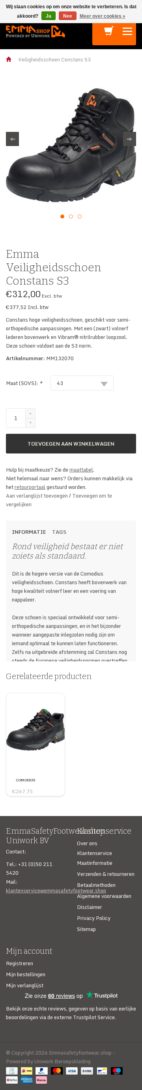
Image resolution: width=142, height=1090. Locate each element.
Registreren (19, 963)
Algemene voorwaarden (104, 896)
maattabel (81, 469)
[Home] (9, 59)
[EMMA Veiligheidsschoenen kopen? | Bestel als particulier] (35, 30)
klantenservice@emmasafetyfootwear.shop (56, 890)
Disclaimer (89, 907)
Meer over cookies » (102, 16)
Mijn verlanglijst (24, 985)
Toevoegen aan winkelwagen (71, 443)
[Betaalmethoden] (13, 1070)
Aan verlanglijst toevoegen (37, 495)
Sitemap (86, 929)
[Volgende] (129, 139)
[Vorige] (12, 139)
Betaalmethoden (96, 885)
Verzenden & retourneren (106, 874)
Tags (59, 531)
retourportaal (30, 487)
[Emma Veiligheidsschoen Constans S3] (71, 145)
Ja (48, 16)
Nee (67, 16)
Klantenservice (94, 853)
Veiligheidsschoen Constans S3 (54, 59)
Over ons (87, 843)
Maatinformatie (94, 863)
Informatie (29, 531)
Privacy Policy (93, 918)
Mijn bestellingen (25, 974)
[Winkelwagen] (109, 33)
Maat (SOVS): (24, 383)
